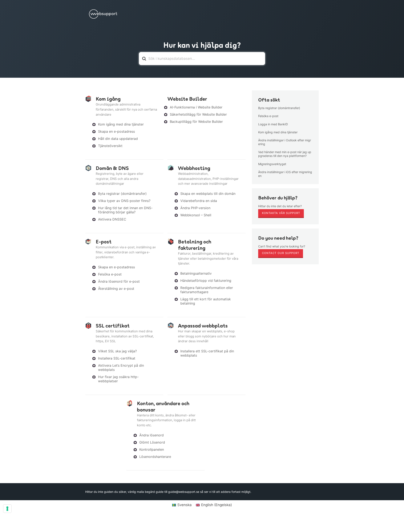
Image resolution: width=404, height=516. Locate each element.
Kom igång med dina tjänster (121, 124)
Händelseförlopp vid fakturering (205, 280)
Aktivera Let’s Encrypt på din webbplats (121, 367)
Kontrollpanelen (151, 449)
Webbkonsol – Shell (195, 215)
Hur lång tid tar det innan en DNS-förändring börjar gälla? (125, 210)
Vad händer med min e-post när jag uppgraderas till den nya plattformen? (284, 154)
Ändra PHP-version (195, 208)
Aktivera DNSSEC (112, 219)
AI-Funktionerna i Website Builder (196, 107)
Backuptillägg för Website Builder (196, 121)
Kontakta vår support (281, 213)
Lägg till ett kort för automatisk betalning (205, 301)
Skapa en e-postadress (116, 131)
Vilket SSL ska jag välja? (117, 351)
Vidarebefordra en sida (198, 201)
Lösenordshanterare (155, 457)
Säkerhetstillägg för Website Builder (198, 114)
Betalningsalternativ (196, 273)
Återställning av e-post (116, 288)
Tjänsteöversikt (110, 146)
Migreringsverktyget (272, 164)
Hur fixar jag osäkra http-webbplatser (118, 379)
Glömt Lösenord (152, 442)
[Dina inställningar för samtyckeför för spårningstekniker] (7, 509)
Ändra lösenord (151, 435)
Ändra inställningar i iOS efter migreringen (285, 174)
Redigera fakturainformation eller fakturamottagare (206, 290)
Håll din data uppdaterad (118, 138)
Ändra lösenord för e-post (119, 281)
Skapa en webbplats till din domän (207, 193)
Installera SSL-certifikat (116, 358)
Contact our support (280, 253)
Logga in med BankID (273, 124)
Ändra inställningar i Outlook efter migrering (284, 142)
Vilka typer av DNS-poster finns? (124, 201)
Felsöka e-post (110, 274)
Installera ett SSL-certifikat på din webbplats (207, 353)
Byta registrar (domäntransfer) (122, 193)
